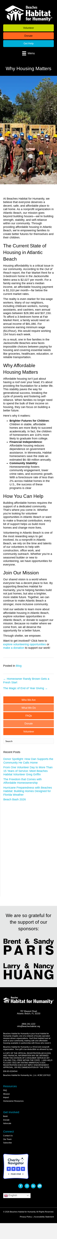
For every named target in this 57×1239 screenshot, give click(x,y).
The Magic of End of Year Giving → (25, 688)
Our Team (7, 1139)
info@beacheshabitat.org (28, 1026)
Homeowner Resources (13, 1101)
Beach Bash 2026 (14, 799)
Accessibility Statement (44, 1217)
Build (5, 1116)
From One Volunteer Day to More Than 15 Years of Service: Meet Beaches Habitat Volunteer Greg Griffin (28, 771)
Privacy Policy (26, 1217)
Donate (6, 1120)
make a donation (13, 647)
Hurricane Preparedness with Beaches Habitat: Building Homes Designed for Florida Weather (27, 791)
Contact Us (8, 1136)
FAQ (5, 1090)
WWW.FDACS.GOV (37, 1063)
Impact (6, 1097)
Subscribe (7, 1143)
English (12, 1195)
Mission (6, 1094)
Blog (19, 665)
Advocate (7, 1123)
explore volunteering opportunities (24, 644)
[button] (28, 27)
